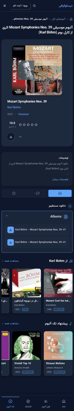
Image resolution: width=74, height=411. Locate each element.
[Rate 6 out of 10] (28, 124)
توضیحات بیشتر (60, 179)
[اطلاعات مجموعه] (13, 193)
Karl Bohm (14, 107)
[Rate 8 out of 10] (32, 124)
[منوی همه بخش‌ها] (4, 6)
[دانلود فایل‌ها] (11, 136)
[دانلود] (10, 230)
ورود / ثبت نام (20, 6)
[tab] (60, 193)
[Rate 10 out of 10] (36, 124)
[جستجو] (34, 6)
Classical (23, 114)
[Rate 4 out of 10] (24, 124)
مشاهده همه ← (10, 261)
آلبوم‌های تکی (58, 19)
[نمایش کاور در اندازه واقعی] (37, 70)
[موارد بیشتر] (20, 136)
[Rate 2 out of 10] (20, 124)
